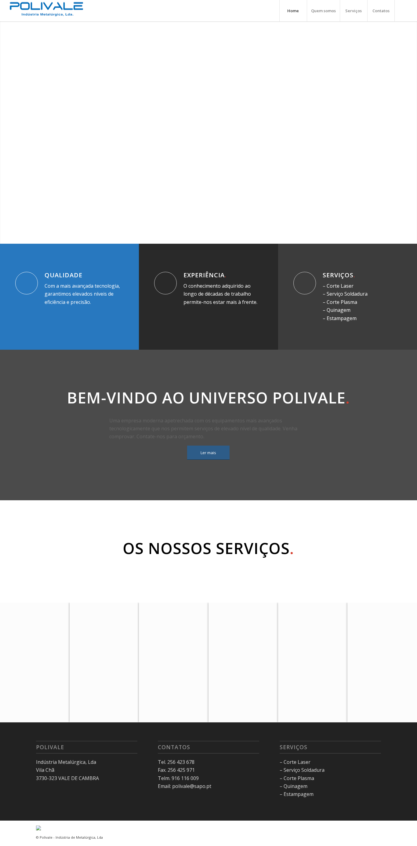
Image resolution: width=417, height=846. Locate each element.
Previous (14, 132)
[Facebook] (404, 10)
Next (403, 132)
